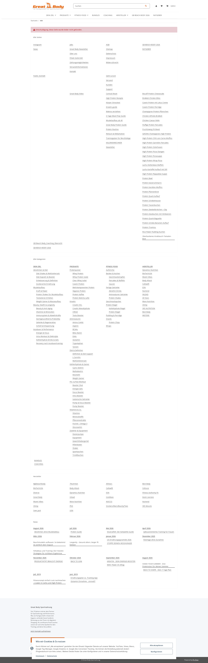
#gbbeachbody (39, 484)
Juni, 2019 (74, 574)
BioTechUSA (147, 273)
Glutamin (76, 340)
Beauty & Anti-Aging (44, 308)
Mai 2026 (109, 528)
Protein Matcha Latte (81, 298)
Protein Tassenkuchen (151, 205)
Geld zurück (111, 76)
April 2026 (146, 528)
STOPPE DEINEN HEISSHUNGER (119, 543)
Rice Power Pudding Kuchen (153, 232)
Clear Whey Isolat (80, 280)
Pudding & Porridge (114, 315)
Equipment (77, 437)
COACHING (38, 464)
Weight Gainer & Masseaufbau (48, 301)
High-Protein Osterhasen (152, 147)
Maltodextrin (78, 371)
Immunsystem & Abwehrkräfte (48, 315)
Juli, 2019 (37, 574)
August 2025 (147, 558)
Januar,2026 (111, 536)
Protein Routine (112, 129)
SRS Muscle (147, 506)
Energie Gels (78, 389)
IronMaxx (110, 497)
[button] (156, 6)
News (35, 49)
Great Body (37, 497)
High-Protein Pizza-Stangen (153, 151)
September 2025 (112, 558)
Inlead (72, 497)
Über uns (73, 53)
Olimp (144, 305)
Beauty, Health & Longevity (44, 305)
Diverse (36, 492)
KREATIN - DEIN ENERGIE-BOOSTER (121, 561)
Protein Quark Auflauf (151, 196)
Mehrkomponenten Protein (83, 287)
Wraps (108, 326)
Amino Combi (78, 322)
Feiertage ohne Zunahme (153, 540)
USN (71, 510)
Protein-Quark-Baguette (152, 218)
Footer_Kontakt (39, 76)
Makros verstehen (113, 111)
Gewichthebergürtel (81, 441)
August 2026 (38, 528)
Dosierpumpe (78, 434)
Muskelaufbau (39, 287)
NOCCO (109, 501)
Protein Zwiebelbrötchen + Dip (154, 209)
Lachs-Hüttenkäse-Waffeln (153, 165)
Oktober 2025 (75, 558)
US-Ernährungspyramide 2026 (119, 540)
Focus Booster (78, 392)
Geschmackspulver (113, 301)
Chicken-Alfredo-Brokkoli (152, 116)
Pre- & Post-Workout (78, 382)
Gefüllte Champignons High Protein (156, 134)
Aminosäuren (75, 319)
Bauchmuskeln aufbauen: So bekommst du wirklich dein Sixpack (49, 543)
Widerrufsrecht (112, 62)
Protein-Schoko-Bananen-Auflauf (155, 223)
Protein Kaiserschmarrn (152, 183)
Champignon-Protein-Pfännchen (155, 111)
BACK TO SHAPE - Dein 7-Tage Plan (157, 570)
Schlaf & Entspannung (45, 326)
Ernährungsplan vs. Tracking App (84, 578)
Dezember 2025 (148, 536)
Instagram (37, 44)
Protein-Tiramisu (149, 227)
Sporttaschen (78, 451)
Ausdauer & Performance (43, 329)
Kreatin (73, 301)
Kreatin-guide (111, 107)
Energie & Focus (42, 333)
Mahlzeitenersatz (80, 361)
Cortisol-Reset (111, 93)
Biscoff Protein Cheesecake (153, 93)
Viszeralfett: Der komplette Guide (120, 532)
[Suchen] (146, 5)
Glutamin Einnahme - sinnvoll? (83, 581)
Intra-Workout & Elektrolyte (47, 336)
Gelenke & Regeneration (46, 322)
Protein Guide (76, 532)
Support (109, 89)
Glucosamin (77, 427)
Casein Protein (78, 284)
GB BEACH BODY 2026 (141, 15)
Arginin (75, 326)
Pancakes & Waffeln (117, 280)
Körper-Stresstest (113, 102)
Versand (109, 80)
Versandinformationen (79, 67)
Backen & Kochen (113, 273)
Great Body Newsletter (79, 49)
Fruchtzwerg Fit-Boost (151, 129)
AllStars (109, 484)
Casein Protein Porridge (151, 107)
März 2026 (37, 536)
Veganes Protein (79, 291)
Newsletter (110, 147)
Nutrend (145, 291)
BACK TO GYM (76, 561)
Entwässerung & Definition (47, 280)
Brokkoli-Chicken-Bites (151, 98)
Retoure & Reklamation (115, 134)
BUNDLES (38, 460)
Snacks (109, 319)
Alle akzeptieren (156, 645)
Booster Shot (78, 385)
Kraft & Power (41, 291)
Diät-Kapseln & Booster (45, 277)
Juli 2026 (73, 528)
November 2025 (39, 558)
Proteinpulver (75, 270)
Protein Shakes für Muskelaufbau (49, 294)
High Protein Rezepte (114, 98)
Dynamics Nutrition (150, 270)
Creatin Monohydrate (81, 308)
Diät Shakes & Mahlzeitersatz (48, 273)
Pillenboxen (77, 444)
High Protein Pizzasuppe (152, 156)
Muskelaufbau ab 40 (114, 120)
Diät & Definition (76, 350)
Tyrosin (75, 347)
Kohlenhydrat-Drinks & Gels (47, 340)
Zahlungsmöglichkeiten (79, 62)
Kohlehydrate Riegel (117, 308)
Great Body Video (77, 93)
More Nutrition (148, 301)
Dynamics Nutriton (77, 492)
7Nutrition (74, 484)
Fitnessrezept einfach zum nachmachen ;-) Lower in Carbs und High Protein (49, 581)
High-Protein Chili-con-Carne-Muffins (157, 138)
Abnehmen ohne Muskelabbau (46, 532)
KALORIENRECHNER (114, 143)
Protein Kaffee (78, 294)
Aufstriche (110, 270)
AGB (107, 44)
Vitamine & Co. (75, 410)
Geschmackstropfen (117, 277)
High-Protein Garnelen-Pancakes (155, 143)
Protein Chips (114, 322)
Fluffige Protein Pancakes (152, 125)
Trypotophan (78, 343)
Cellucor (145, 488)
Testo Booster (78, 315)
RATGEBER (157, 15)
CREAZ (75, 312)
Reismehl (76, 375)
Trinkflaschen (78, 455)
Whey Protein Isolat (80, 277)
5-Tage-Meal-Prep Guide (116, 116)
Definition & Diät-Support (83, 354)
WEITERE (145, 315)
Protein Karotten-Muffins (152, 187)
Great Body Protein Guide (116, 125)
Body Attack (147, 280)
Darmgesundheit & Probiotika (48, 319)
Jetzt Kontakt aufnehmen (41, 631)
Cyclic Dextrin (78, 368)
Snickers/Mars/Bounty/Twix (117, 506)
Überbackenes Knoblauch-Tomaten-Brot (156, 237)
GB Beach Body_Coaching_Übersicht (47, 243)
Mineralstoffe (78, 417)
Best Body (146, 312)
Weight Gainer (78, 378)
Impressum (40, 656)
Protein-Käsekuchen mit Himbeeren (156, 214)
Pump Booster (78, 406)
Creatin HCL (77, 305)
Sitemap (109, 49)
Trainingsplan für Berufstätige (118, 138)
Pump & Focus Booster (82, 403)
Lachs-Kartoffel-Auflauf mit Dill (154, 169)
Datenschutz (52, 656)
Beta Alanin (77, 333)
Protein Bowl (147, 178)
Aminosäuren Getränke (118, 294)
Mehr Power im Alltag (115, 565)
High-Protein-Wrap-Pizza (152, 160)
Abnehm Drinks (115, 291)
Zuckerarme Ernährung (45, 284)
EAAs (75, 336)
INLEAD (145, 294)
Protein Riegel (111, 305)
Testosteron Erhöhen (44, 298)
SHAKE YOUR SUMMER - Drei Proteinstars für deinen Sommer (155, 565)
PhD (71, 506)
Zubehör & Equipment (79, 430)
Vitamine (76, 413)
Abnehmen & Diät (40, 270)
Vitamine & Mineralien (45, 312)
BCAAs (75, 329)
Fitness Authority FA (150, 492)
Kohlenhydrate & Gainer (79, 364)
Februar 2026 (75, 536)
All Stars (145, 298)
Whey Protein (78, 273)
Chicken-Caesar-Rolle (150, 120)
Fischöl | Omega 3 (80, 423)
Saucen (112, 284)
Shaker (75, 448)
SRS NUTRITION (148, 308)
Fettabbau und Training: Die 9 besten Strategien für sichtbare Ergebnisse (48, 552)
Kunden (109, 85)
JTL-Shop (195, 660)
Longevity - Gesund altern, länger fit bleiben (84, 543)
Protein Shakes (115, 298)
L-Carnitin (77, 357)
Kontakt (73, 71)
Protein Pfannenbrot (150, 192)
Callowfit (145, 284)
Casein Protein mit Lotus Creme (155, 102)
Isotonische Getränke (81, 399)
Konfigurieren (156, 652)
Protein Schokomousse (151, 200)
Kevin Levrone (148, 497)
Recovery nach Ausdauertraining (49, 343)
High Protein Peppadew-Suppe (154, 174)
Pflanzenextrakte (79, 420)
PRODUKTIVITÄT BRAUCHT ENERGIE (48, 561)
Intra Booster (78, 396)
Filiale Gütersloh (76, 58)
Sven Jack (37, 510)
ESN (144, 287)
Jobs (71, 44)
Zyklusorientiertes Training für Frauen (158, 532)
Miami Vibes (147, 277)
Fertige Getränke (112, 287)
